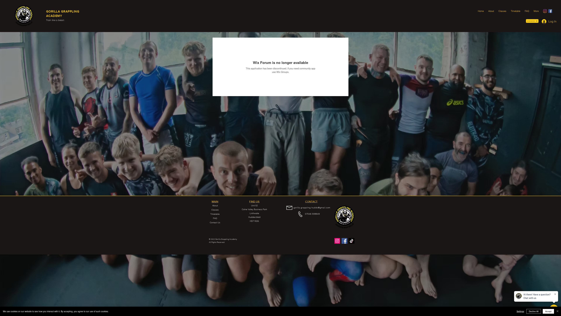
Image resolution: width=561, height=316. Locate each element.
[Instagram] (545, 11)
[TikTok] (351, 241)
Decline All (534, 311)
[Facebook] (550, 11)
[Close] (557, 311)
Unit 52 (254, 205)
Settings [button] (520, 311)
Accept (548, 311)
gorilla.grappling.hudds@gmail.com (312, 207)
